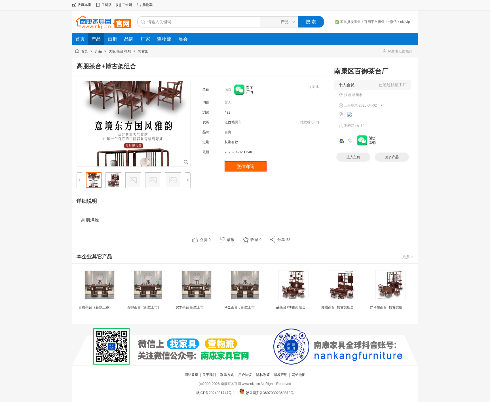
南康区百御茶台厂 (361, 71)
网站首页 (191, 375)
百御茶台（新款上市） (96, 307)
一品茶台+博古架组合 (289, 307)
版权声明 (281, 375)
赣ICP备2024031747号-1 (215, 393)
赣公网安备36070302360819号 (270, 393)
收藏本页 (84, 5)
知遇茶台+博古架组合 (337, 307)
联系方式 (227, 375)
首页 (84, 51)
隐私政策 (263, 375)
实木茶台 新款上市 (190, 307)
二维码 (127, 5)
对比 (315, 87)
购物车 (147, 5)
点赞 (205, 239)
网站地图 (298, 375)
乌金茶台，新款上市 (239, 307)
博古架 (143, 51)
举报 (231, 239)
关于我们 (209, 375)
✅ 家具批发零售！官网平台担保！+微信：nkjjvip (372, 22)
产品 (98, 51)
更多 (407, 256)
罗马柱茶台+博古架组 (386, 307)
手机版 (107, 5)
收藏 (255, 239)
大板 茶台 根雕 (120, 51)
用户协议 (245, 375)
